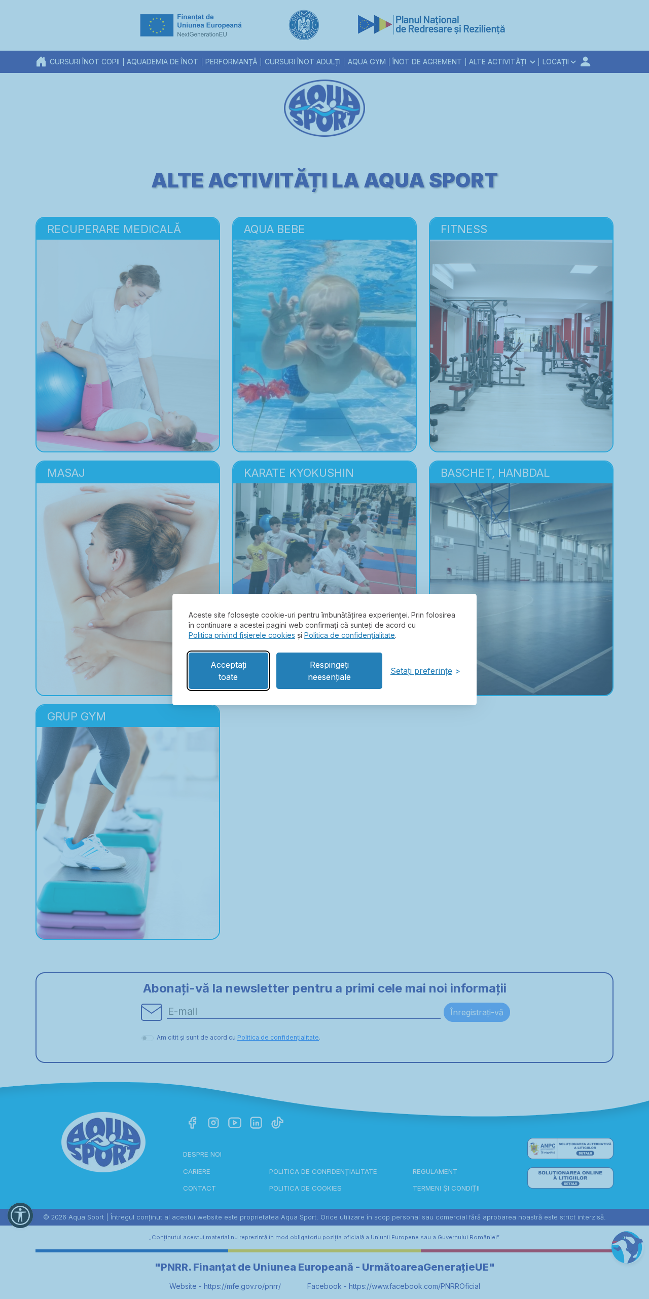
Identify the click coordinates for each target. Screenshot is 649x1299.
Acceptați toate (228, 671)
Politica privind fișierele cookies (242, 635)
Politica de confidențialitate (349, 635)
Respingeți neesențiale (329, 671)
